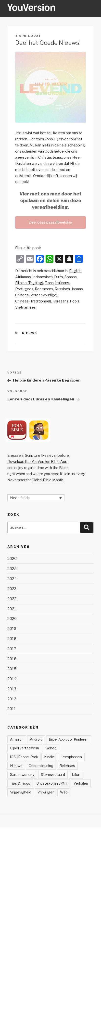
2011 (11, 709)
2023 (11, 589)
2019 (11, 628)
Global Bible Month (47, 480)
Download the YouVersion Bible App (37, 461)
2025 (12, 568)
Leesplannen (71, 757)
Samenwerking (22, 774)
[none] (35, 498)
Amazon (17, 739)
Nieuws (29, 333)
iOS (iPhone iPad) (24, 757)
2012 (11, 699)
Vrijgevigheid (20, 792)
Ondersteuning (41, 766)
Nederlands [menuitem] (20, 497)
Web (64, 792)
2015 (11, 669)
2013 (11, 689)
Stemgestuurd (53, 774)
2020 (12, 618)
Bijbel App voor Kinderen (68, 739)
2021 (11, 609)
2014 (11, 679)
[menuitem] (75, 271)
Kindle (49, 757)
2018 (11, 638)
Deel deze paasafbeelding (50, 222)
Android (36, 739)
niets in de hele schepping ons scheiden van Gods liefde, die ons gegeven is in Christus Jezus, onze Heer (50, 151)
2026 (12, 558)
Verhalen (81, 783)
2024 (12, 578)
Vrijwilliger (46, 792)
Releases (67, 766)
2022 (11, 599)
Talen (75, 774)
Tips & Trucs (20, 783)
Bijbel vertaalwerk (24, 748)
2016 (11, 659)
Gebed (51, 748)
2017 (11, 649)
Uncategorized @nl (52, 783)
